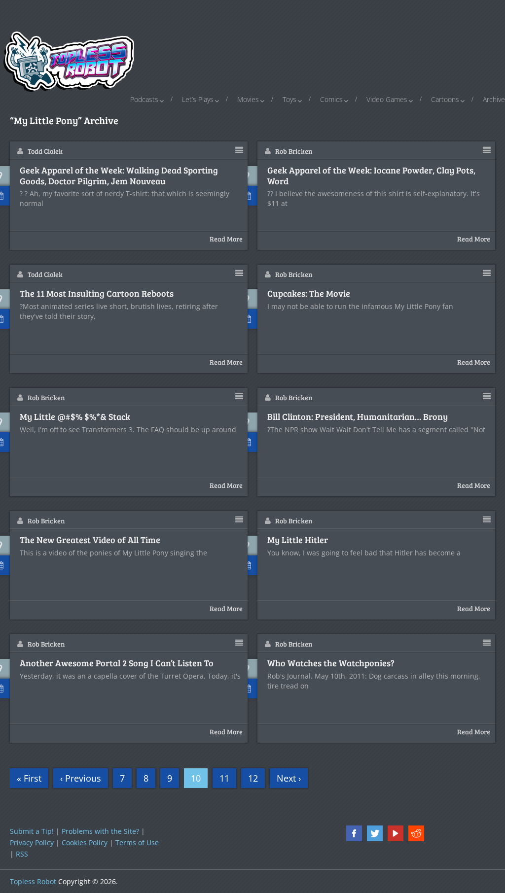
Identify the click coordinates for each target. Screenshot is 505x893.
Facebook (354, 833)
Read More (226, 238)
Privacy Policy (32, 842)
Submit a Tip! (32, 831)
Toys (289, 99)
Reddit (416, 833)
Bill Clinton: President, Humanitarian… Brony (357, 417)
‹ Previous (80, 778)
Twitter (375, 833)
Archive (494, 99)
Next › (289, 778)
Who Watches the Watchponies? (331, 663)
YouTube (395, 833)
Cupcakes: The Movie (308, 293)
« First (29, 778)
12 (253, 778)
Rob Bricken (293, 151)
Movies (248, 99)
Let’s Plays (198, 99)
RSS (22, 854)
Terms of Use (137, 842)
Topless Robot (33, 881)
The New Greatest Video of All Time (90, 540)
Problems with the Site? (100, 831)
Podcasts (144, 99)
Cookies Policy (85, 842)
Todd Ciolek (45, 151)
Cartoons (445, 99)
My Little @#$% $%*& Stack (75, 417)
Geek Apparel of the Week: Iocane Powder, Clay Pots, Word (371, 175)
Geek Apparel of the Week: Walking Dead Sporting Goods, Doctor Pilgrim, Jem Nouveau (119, 175)
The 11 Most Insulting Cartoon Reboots (97, 293)
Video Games (386, 99)
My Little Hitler (297, 540)
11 (224, 778)
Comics (331, 99)
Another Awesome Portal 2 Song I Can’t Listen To (117, 663)
